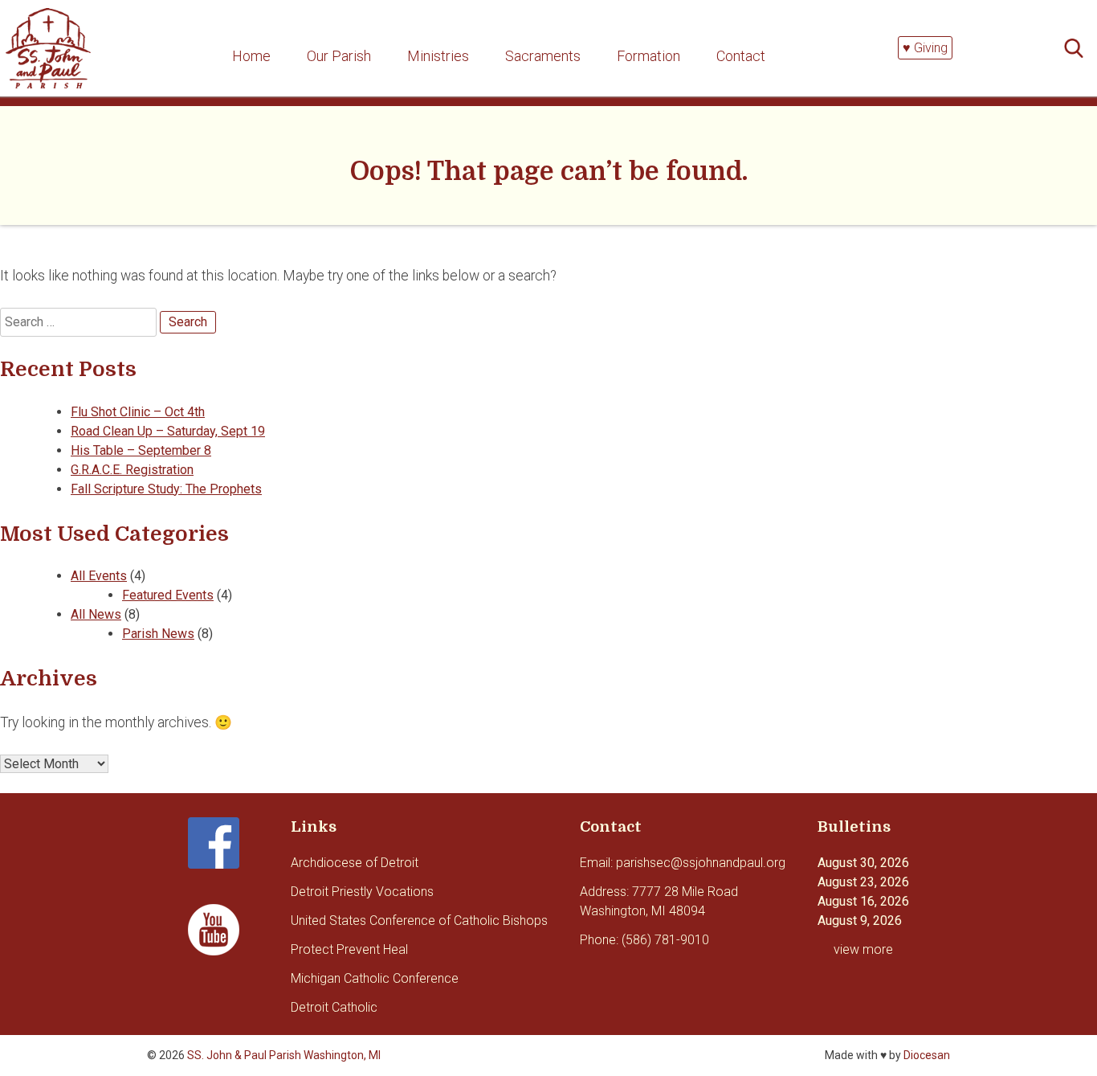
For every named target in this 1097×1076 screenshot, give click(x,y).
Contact (740, 55)
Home (251, 55)
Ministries (438, 55)
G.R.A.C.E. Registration (132, 469)
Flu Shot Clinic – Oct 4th (138, 411)
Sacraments (543, 55)
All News (96, 614)
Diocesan (926, 1055)
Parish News (158, 633)
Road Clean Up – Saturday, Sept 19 (168, 431)
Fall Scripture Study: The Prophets (166, 489)
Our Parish (339, 55)
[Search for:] (1078, 48)
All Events (99, 575)
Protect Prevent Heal (349, 949)
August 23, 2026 (863, 882)
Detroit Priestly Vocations (362, 891)
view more (863, 949)
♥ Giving (925, 47)
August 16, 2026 (863, 901)
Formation (648, 55)
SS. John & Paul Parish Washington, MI (284, 1055)
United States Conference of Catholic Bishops (419, 920)
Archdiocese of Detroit (354, 862)
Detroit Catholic (334, 1007)
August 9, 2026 (860, 920)
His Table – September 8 (141, 450)
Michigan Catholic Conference (375, 978)
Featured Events (168, 595)
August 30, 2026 (863, 862)
